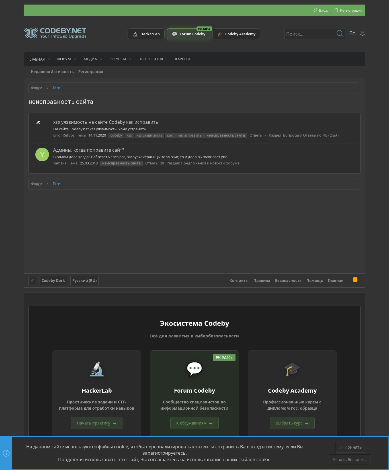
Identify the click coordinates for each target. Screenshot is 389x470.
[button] (49, 59)
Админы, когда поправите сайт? (88, 150)
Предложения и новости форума (210, 163)
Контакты (239, 280)
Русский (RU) (84, 280)
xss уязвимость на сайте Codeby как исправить (105, 122)
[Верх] (348, 280)
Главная (335, 280)
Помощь (314, 280)
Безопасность (288, 280)
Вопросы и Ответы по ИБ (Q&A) (311, 135)
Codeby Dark (53, 280)
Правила (261, 280)
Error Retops (64, 135)
